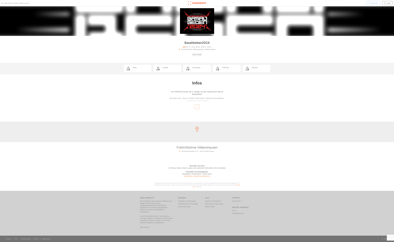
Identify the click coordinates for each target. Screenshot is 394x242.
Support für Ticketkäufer (213, 201)
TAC (16, 239)
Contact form (236, 201)
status (36, 239)
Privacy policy (26, 239)
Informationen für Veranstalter (188, 204)
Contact (8, 239)
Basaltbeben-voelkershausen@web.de (197, 176)
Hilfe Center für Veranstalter (214, 204)
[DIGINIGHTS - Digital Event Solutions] (197, 3)
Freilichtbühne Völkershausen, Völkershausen (198, 49)
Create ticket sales (184, 206)
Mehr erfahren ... (145, 227)
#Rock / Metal (197, 54)
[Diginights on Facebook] (382, 239)
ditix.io (234, 210)
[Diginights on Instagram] (385, 239)
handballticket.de (238, 213)
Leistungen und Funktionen (187, 201)
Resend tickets (210, 206)
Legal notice (46, 239)
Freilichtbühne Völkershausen (197, 147)
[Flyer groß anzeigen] (197, 21)
